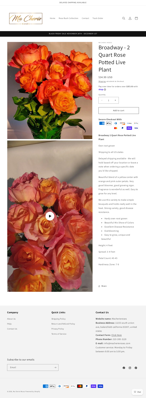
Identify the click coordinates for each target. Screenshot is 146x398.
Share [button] (104, 286)
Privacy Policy (57, 328)
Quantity (102, 94)
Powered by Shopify (32, 391)
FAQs (9, 323)
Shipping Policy (58, 319)
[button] (124, 18)
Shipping (102, 81)
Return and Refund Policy (63, 323)
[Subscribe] (55, 367)
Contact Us (12, 328)
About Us (11, 319)
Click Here (116, 335)
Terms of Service (58, 334)
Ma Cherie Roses (19, 391)
